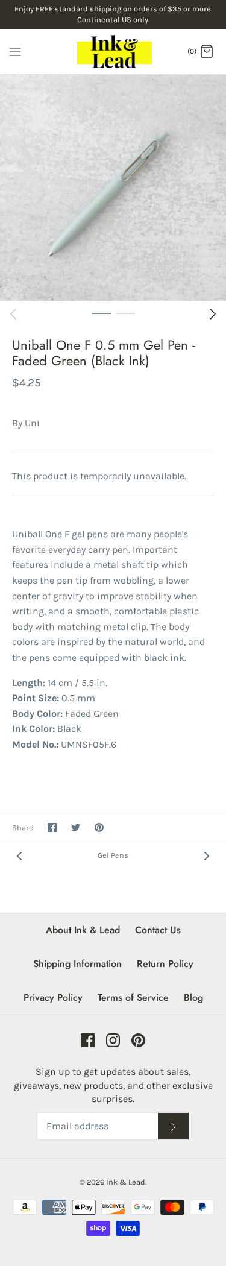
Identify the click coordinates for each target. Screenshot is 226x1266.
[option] (113, 188)
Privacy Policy (53, 997)
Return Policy (165, 964)
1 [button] (101, 313)
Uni (32, 423)
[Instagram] (113, 1040)
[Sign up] (173, 1126)
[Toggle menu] (15, 51)
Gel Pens (113, 855)
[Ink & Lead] (113, 51)
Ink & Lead (125, 1181)
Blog (193, 997)
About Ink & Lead (83, 930)
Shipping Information (77, 964)
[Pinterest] (138, 1040)
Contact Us (158, 930)
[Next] (212, 314)
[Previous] (13, 314)
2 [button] (125, 313)
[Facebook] (88, 1040)
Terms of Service (133, 997)
